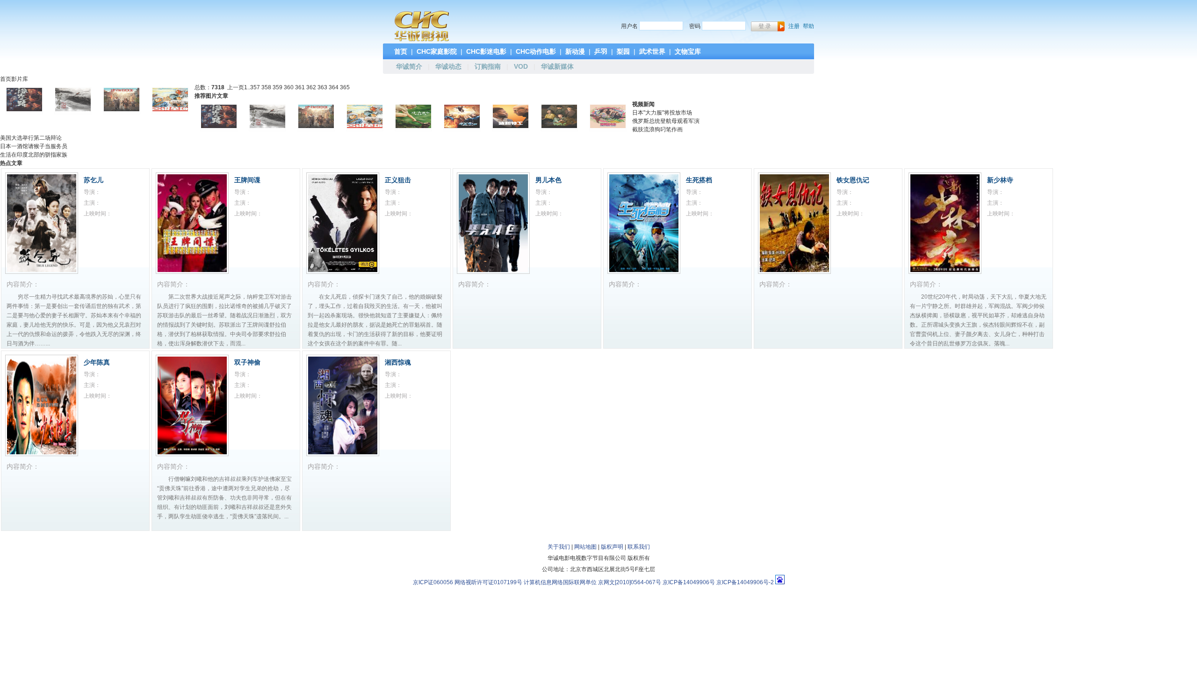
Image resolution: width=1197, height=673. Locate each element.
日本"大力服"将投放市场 (662, 112)
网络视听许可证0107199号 (488, 582)
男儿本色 (548, 180)
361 (300, 87)
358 (266, 87)
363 (322, 87)
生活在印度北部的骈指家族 (33, 154)
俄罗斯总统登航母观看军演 (665, 121)
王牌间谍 (247, 180)
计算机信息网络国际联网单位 (560, 582)
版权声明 (612, 547)
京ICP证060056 (433, 582)
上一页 (235, 87)
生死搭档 (699, 180)
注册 (794, 26)
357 (255, 87)
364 (334, 87)
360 (289, 87)
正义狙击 (398, 180)
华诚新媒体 (557, 66)
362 (311, 87)
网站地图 (585, 547)
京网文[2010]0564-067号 (629, 582)
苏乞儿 (93, 180)
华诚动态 (448, 66)
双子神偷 (247, 362)
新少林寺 (1000, 180)
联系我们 (638, 547)
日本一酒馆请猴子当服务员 (33, 146)
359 (277, 87)
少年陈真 (97, 362)
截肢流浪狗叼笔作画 (657, 129)
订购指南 (488, 66)
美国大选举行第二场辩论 (31, 138)
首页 (5, 79)
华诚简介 (409, 66)
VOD (521, 66)
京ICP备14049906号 (689, 582)
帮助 (808, 26)
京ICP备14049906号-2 (745, 582)
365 (345, 87)
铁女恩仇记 (852, 180)
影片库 (19, 79)
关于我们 (559, 547)
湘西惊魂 (398, 362)
